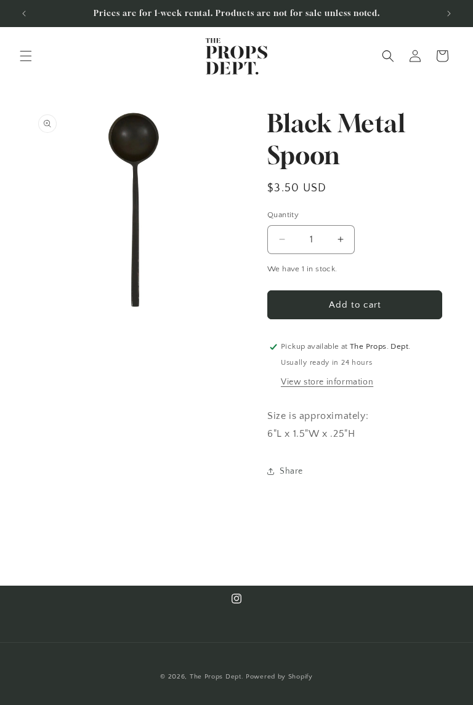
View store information (327, 382)
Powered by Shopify (279, 676)
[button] (25, 56)
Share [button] (291, 471)
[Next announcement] (449, 13)
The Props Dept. (217, 676)
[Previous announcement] (24, 13)
